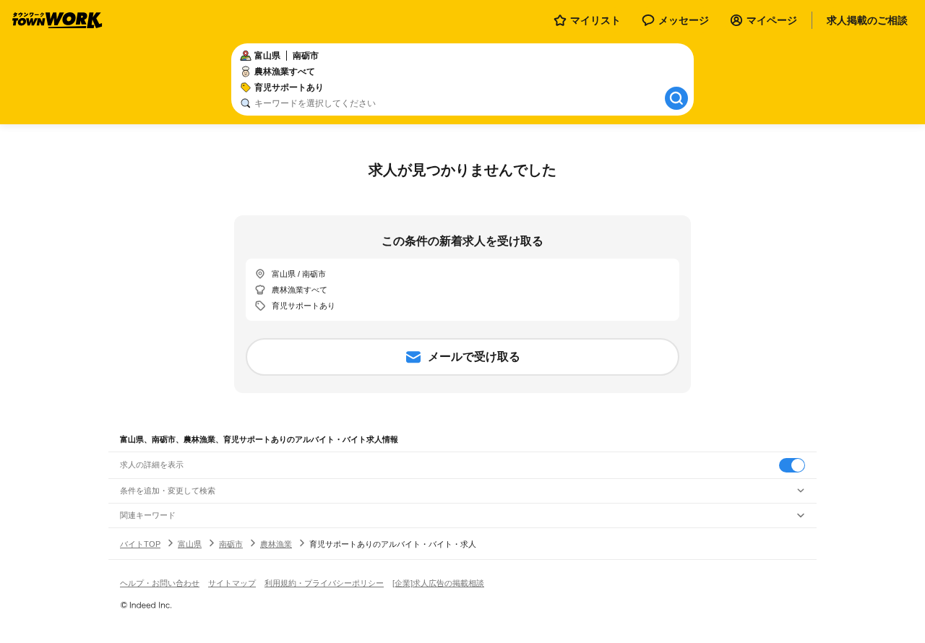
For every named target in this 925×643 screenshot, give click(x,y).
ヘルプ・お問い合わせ (159, 583)
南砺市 (231, 544)
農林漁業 (276, 544)
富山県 (190, 544)
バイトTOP (140, 544)
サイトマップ (232, 583)
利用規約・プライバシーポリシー (324, 583)
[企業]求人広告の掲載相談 (438, 583)
